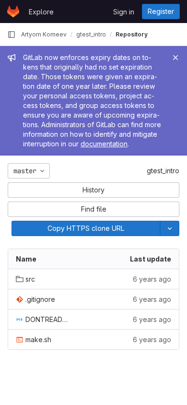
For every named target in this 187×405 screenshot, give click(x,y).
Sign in (123, 12)
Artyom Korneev (44, 34)
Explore (41, 12)
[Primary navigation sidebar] (11, 34)
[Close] (175, 57)
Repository (132, 34)
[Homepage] (13, 11)
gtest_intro (163, 171)
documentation (104, 144)
